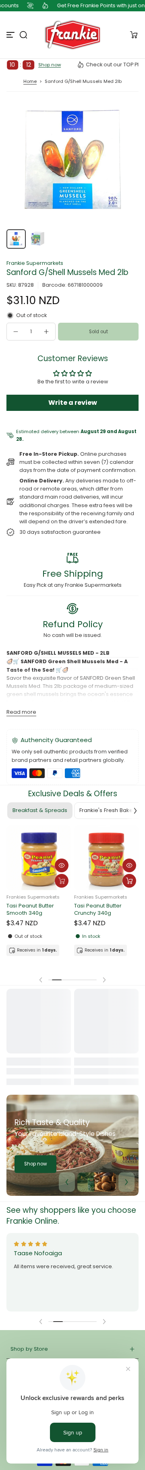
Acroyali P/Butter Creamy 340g (96, 914)
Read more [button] (21, 712)
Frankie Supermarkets (34, 263)
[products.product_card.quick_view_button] (61, 867)
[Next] (126, 1182)
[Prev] (67, 1182)
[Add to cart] (61, 882)
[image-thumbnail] (16, 239)
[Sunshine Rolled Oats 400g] (38, 859)
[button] (23, 34)
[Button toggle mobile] (11, 35)
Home (30, 81)
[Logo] (72, 35)
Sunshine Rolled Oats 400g (34, 910)
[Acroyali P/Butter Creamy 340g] (106, 862)
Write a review (72, 402)
